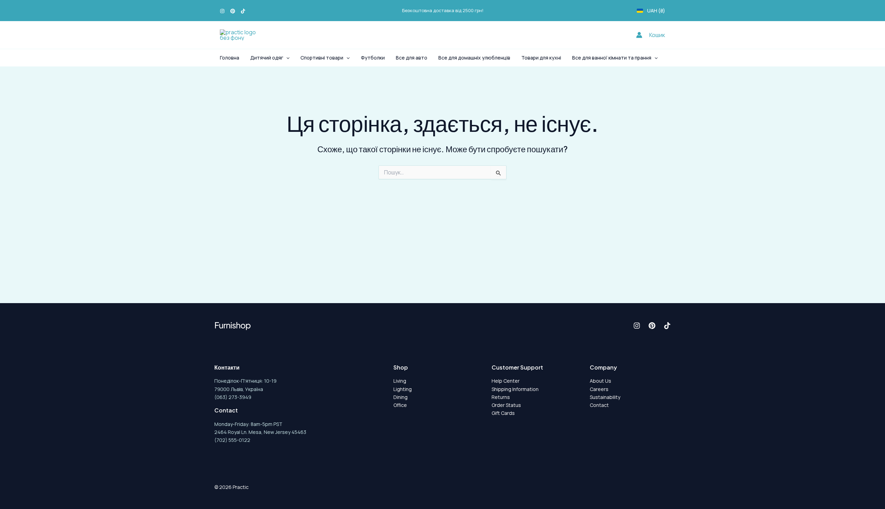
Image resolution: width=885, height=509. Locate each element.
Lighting (402, 389)
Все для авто (411, 57)
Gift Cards (503, 413)
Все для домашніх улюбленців (474, 57)
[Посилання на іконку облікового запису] (639, 35)
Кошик (657, 35)
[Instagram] (222, 11)
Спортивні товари (321, 57)
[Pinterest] (232, 11)
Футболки (373, 57)
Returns (501, 397)
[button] (286, 58)
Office (400, 405)
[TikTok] (243, 11)
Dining (400, 397)
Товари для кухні (541, 57)
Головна (229, 57)
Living (399, 381)
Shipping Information (515, 389)
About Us (600, 381)
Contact (599, 405)
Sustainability (605, 397)
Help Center (506, 381)
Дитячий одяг (266, 57)
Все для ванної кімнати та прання (611, 57)
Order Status (506, 405)
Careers (599, 389)
